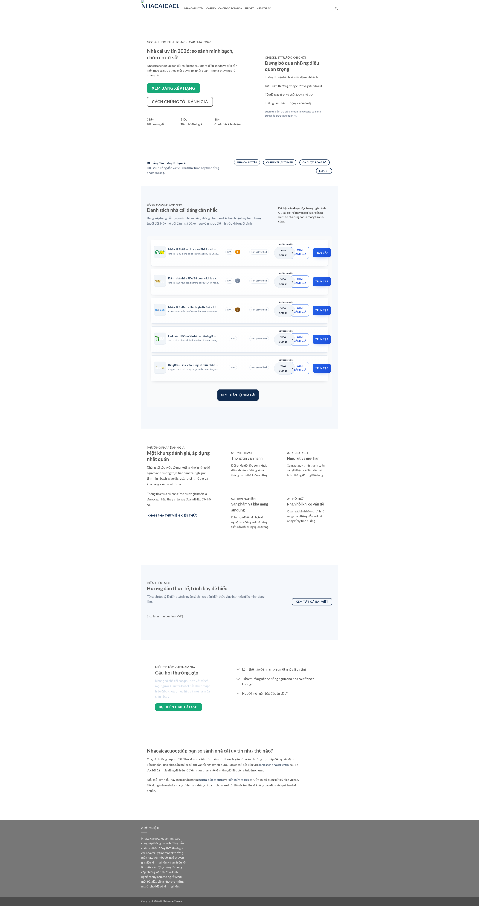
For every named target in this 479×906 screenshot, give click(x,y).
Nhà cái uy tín (194, 8)
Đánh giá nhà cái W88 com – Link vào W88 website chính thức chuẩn (214, 278)
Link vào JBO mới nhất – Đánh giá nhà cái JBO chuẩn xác (206, 336)
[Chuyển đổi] (238, 670)
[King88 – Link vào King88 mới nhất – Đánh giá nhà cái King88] (160, 367)
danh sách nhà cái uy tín (273, 764)
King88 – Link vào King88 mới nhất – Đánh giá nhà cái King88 (209, 365)
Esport (249, 8)
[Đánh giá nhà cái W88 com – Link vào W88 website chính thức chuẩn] (160, 280)
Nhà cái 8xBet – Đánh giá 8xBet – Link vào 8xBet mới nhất (207, 307)
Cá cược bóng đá (230, 8)
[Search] (336, 8)
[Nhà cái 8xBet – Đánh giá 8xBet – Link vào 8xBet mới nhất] (160, 309)
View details (283, 252)
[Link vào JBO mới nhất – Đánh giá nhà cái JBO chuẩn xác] (160, 338)
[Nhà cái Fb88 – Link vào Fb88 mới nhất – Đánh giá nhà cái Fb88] (160, 251)
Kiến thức (264, 8)
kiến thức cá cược (239, 779)
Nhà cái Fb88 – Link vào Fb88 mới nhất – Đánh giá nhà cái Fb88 (210, 249)
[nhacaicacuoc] (160, 8)
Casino (211, 8)
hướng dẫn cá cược (211, 779)
